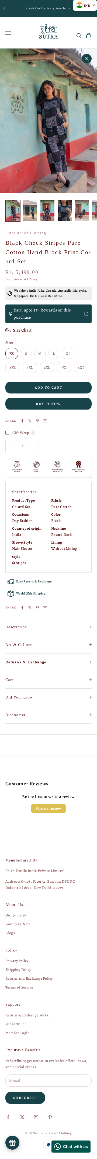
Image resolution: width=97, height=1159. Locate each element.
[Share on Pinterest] (37, 421)
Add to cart (49, 387)
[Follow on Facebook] (8, 1117)
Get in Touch (16, 1024)
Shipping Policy (18, 969)
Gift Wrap (23, 433)
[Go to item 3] (47, 211)
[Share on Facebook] (22, 421)
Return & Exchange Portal (27, 1015)
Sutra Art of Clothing (25, 233)
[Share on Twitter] (30, 421)
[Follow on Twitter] (22, 1117)
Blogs (10, 932)
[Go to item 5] (81, 211)
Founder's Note (18, 924)
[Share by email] (45, 421)
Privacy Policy (17, 960)
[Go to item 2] (30, 211)
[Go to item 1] (12, 211)
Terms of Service (19, 987)
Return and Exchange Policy (29, 978)
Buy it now (48, 404)
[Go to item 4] (64, 211)
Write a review (48, 808)
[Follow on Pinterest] (50, 1117)
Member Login (17, 1032)
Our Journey (15, 915)
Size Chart (22, 330)
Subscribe (25, 1097)
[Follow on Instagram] (36, 1117)
